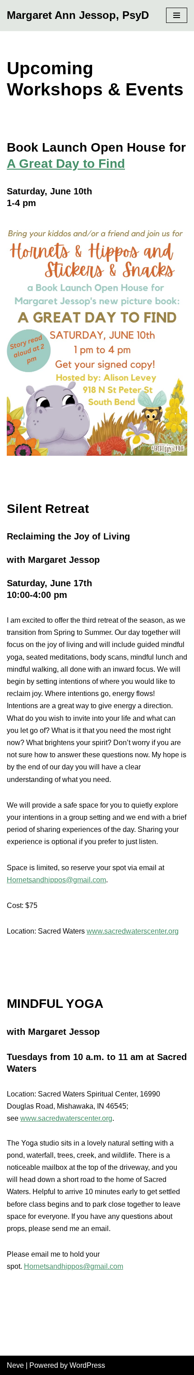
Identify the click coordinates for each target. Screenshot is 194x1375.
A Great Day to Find (66, 164)
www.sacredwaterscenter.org (133, 931)
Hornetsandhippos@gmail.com (56, 880)
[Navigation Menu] (176, 15)
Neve (15, 1365)
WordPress (87, 1365)
